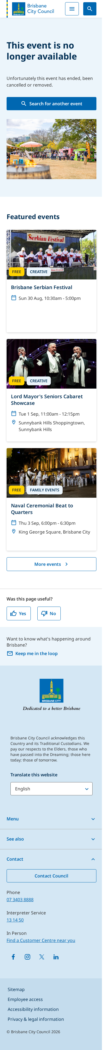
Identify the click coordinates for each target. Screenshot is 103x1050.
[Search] (89, 8)
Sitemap (16, 989)
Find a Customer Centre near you (41, 940)
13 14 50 (15, 920)
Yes (22, 613)
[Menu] (72, 8)
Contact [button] (15, 859)
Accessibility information (33, 1009)
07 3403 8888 (20, 899)
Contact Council (51, 876)
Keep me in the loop (36, 653)
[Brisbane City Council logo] (30, 9)
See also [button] (15, 839)
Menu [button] (13, 819)
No (53, 613)
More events (47, 564)
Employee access (25, 999)
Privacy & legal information (36, 1019)
